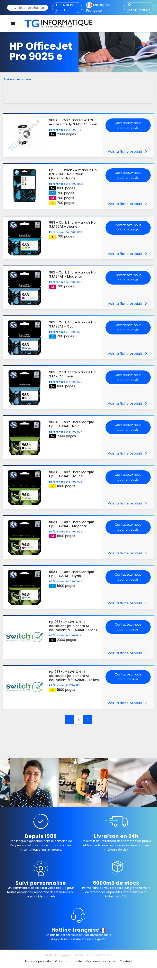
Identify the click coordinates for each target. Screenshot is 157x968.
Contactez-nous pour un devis (128, 125)
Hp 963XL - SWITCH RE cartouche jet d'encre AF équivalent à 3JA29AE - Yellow (74, 675)
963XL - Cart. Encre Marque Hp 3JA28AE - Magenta (71, 524)
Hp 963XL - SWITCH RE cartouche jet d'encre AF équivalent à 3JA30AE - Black (73, 625)
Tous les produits (38, 961)
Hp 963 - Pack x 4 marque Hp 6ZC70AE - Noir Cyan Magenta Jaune (73, 174)
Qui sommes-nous (101, 961)
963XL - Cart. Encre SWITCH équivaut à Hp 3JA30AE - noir (73, 122)
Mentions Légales (58, 955)
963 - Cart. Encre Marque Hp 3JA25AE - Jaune (72, 224)
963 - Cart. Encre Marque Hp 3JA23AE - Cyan (72, 324)
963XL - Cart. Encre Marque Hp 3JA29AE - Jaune (71, 474)
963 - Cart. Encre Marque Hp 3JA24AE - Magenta (72, 274)
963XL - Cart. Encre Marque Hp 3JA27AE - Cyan (71, 574)
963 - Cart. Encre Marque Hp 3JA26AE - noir (72, 374)
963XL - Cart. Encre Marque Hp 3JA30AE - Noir (71, 424)
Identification (139, 10)
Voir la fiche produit (128, 151)
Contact (126, 961)
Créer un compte (68, 961)
